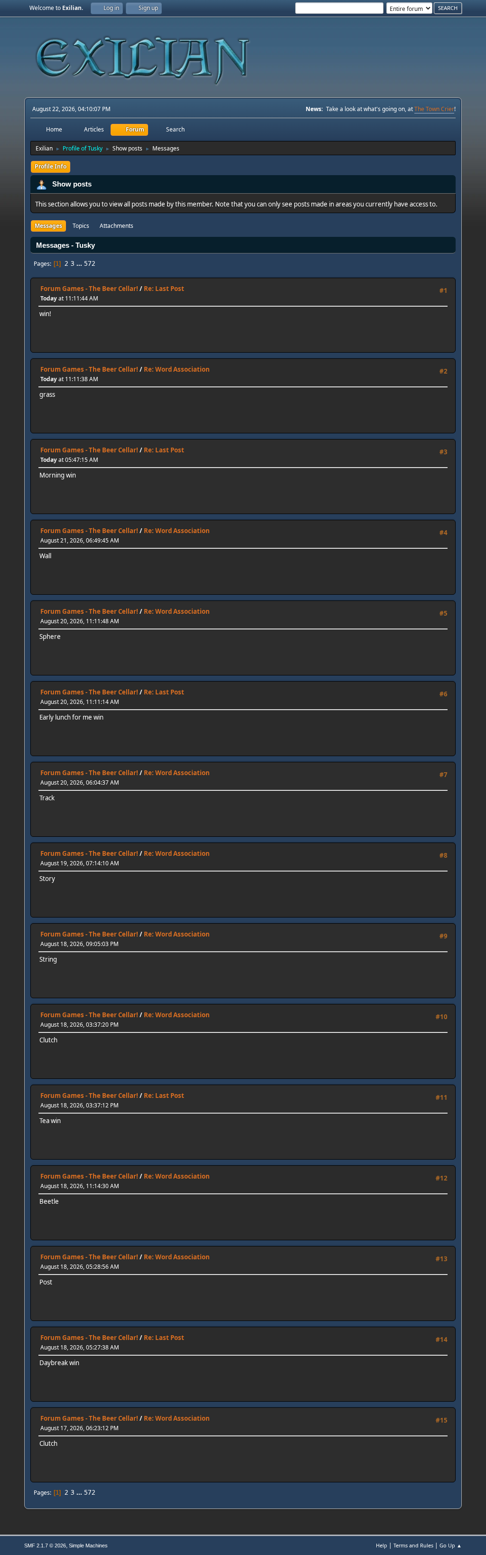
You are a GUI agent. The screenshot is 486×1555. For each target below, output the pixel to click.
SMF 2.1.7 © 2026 (45, 1545)
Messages (48, 226)
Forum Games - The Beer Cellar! (89, 288)
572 (89, 263)
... (80, 263)
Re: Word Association (177, 369)
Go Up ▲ (450, 1545)
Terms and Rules (413, 1545)
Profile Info (50, 166)
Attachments (116, 226)
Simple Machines (88, 1545)
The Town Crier (434, 109)
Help (381, 1545)
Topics (81, 226)
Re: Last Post (164, 288)
